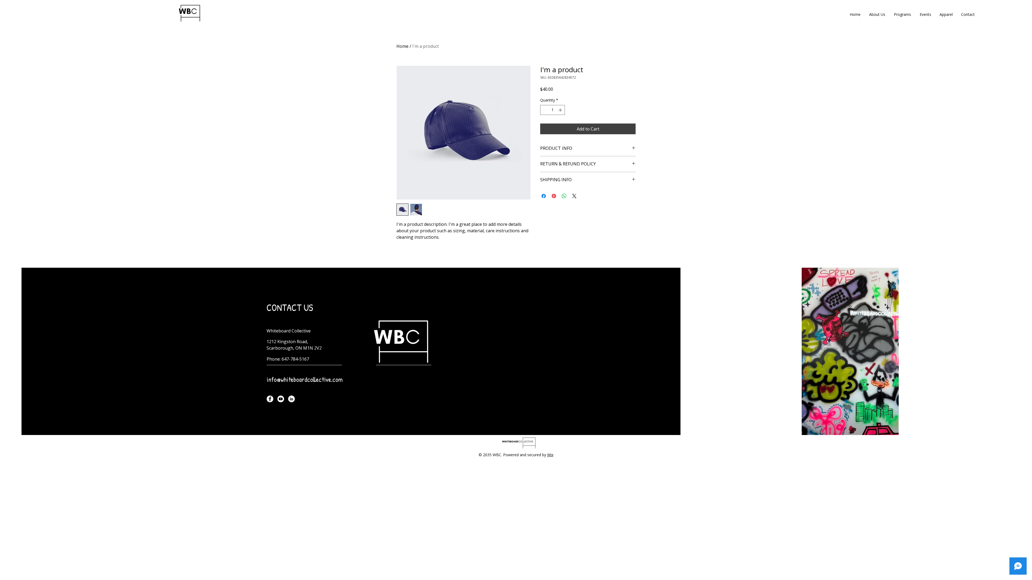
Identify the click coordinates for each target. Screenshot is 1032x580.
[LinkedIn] (291, 399)
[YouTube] (280, 399)
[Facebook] (270, 399)
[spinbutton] (552, 110)
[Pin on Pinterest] (554, 196)
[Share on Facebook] (543, 196)
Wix (550, 454)
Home (402, 46)
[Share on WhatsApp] (564, 196)
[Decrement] (544, 110)
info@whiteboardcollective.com (305, 379)
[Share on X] (574, 196)
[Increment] (560, 110)
